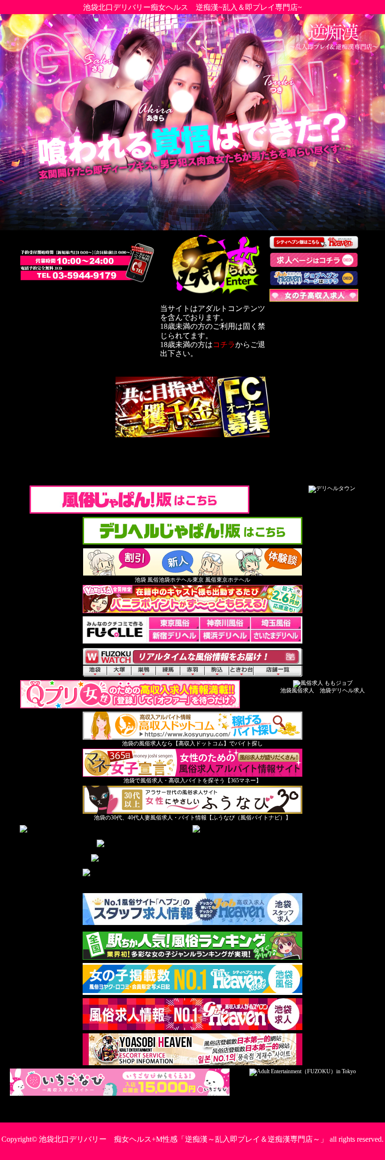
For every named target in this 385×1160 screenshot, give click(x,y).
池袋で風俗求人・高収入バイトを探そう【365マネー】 (192, 780)
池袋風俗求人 (297, 690)
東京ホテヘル (233, 579)
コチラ (224, 345)
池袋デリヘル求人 (342, 690)
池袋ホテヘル (175, 579)
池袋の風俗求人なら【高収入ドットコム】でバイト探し (192, 743)
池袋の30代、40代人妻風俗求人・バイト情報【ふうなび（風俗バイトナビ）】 (192, 817)
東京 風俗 (204, 579)
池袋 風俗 (147, 579)
